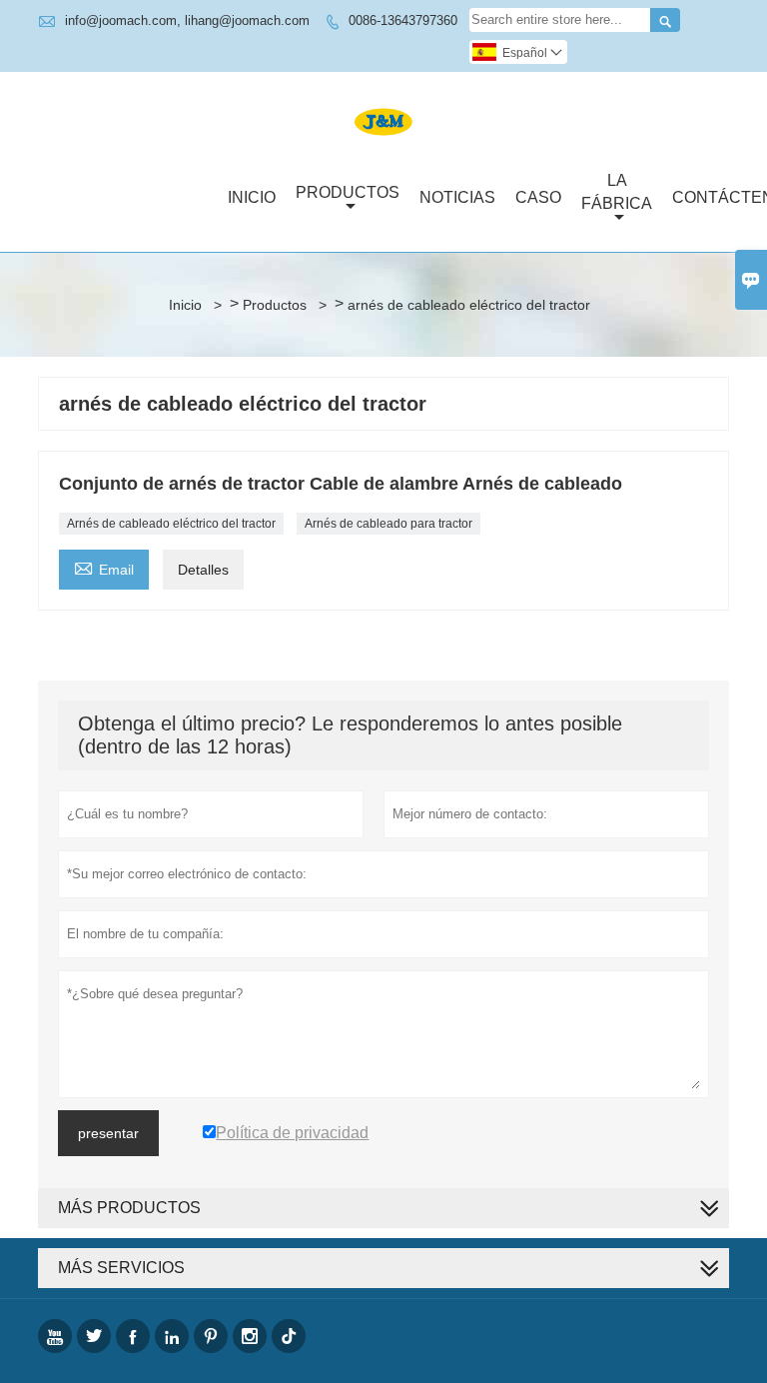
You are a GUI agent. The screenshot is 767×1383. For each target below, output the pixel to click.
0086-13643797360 (403, 20)
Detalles (203, 570)
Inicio (252, 197)
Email (104, 567)
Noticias (457, 197)
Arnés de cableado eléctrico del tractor (171, 524)
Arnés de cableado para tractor (388, 524)
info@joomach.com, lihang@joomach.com (187, 20)
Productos (347, 192)
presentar (108, 1133)
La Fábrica (616, 192)
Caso (538, 197)
